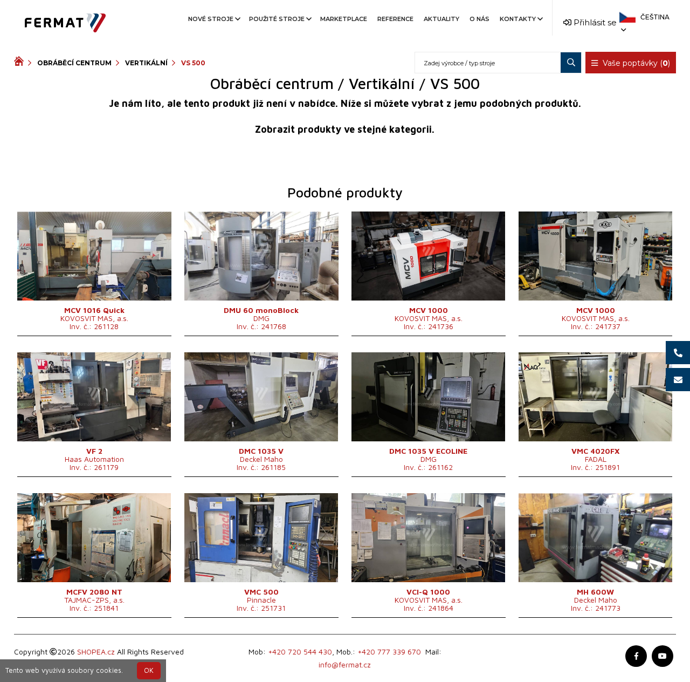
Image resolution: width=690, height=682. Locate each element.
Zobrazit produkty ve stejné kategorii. (344, 129)
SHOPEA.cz (96, 651)
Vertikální (146, 63)
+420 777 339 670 (389, 651)
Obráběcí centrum (74, 63)
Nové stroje (210, 19)
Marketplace (343, 19)
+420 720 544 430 (300, 651)
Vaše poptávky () (635, 63)
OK (149, 670)
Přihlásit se (594, 22)
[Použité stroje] (21, 62)
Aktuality (441, 19)
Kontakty (518, 19)
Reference (395, 19)
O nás (479, 19)
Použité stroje (277, 19)
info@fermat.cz (345, 664)
